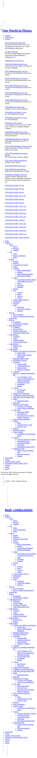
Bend (19, 423)
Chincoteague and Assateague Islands (23, 442)
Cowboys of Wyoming (24, 406)
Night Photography (15, 325)
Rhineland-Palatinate (24, 276)
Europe (11, 259)
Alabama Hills (22, 364)
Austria (15, 261)
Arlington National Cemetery (26, 439)
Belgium (16, 263)
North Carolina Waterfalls (21, 419)
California (16, 362)
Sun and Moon (18, 329)
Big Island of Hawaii (20, 360)
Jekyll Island (21, 390)
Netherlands (17, 302)
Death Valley (21, 353)
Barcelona (20, 307)
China (15, 254)
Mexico (11, 320)
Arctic (15, 338)
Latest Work (13, 318)
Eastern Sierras (22, 368)
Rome (19, 294)
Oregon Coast (21, 426)
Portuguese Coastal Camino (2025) (16, 463)
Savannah (20, 392)
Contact (7, 465)
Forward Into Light (23, 382)
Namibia (16, 250)
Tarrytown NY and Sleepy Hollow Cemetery (25, 416)
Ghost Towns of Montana (25, 408)
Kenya (15, 246)
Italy (14, 290)
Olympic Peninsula (23, 454)
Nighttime (16, 327)
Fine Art (11, 313)
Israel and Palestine (19, 256)
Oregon (15, 421)
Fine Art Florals (18, 314)
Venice (19, 298)
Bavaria (19, 272)
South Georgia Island (20, 342)
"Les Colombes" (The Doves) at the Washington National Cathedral (25, 379)
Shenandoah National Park (26, 447)
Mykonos (20, 285)
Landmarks (21, 384)
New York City (22, 414)
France (15, 267)
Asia (10, 252)
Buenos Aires (17, 346)
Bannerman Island (23, 412)
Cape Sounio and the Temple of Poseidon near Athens (26, 280)
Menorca (20, 311)
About (7, 467)
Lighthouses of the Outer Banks (23, 395)
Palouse (19, 456)
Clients (7, 460)
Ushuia (15, 347)
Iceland (15, 289)
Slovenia (16, 303)
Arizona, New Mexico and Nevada (24, 351)
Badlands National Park (21, 358)
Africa (11, 245)
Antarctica (16, 336)
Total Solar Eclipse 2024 (21, 333)
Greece (15, 278)
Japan (15, 257)
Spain (15, 305)
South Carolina (18, 432)
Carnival (20, 292)
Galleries (8, 243)
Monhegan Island (23, 401)
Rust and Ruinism (19, 430)
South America (14, 344)
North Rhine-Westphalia (25, 274)
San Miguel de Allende (20, 324)
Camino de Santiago (23, 309)
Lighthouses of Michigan (21, 393)
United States (13, 349)
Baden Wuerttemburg (24, 270)
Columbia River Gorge (24, 425)
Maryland (16, 403)
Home (7, 241)
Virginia (15, 438)
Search (7, 469)
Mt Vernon (20, 445)
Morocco (16, 248)
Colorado (16, 371)
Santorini (20, 287)
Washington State (18, 449)
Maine (15, 399)
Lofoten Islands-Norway (21, 300)
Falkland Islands (18, 340)
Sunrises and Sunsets (20, 331)
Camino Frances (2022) (12, 461)
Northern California (23, 370)
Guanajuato (17, 322)
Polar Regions (13, 335)
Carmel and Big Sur (23, 366)
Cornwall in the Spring (20, 265)
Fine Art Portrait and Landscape (23, 316)
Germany (16, 268)
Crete (19, 283)
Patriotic (15, 428)
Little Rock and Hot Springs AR (23, 397)
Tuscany (20, 296)
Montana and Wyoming (20, 404)
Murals (19, 386)
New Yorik (16, 410)
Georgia (15, 388)
